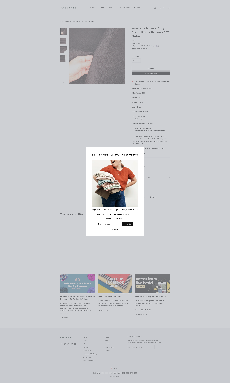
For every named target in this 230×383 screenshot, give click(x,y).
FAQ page (123, 219)
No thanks (115, 229)
